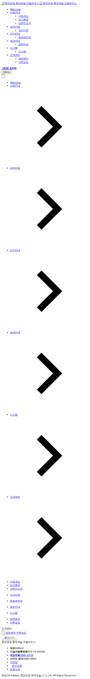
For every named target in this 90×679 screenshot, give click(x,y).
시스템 (14, 47)
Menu (6, 71)
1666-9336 (21, 655)
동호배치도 (24, 37)
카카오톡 (17, 665)
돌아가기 (9, 637)
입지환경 (23, 19)
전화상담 (15, 669)
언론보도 (23, 62)
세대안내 (15, 40)
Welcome (15, 9)
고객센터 (15, 55)
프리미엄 (15, 26)
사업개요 (23, 16)
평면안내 (23, 44)
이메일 (14, 662)
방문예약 (23, 58)
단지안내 (15, 33)
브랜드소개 (24, 23)
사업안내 (15, 12)
